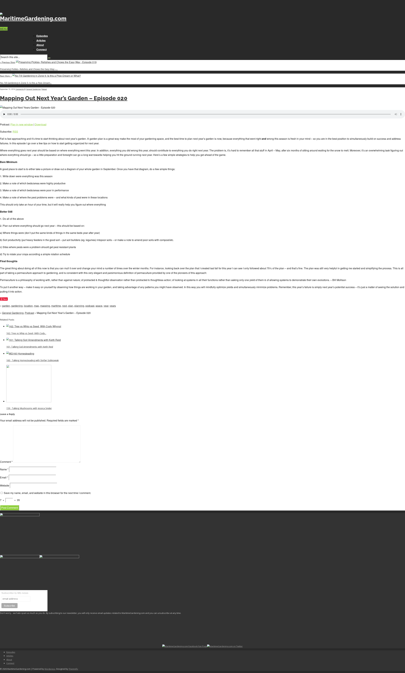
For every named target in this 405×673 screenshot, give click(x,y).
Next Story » (6, 75)
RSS (15, 131)
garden (6, 306)
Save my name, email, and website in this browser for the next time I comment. (47, 493)
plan (70, 306)
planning (79, 306)
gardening (17, 306)
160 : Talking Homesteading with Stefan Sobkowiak (32, 360)
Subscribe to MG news (14, 593)
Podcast (44, 89)
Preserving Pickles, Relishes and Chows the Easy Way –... (29, 69)
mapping (45, 306)
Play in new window (21, 124)
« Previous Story (7, 62)
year (106, 306)
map (36, 306)
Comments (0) (21, 89)
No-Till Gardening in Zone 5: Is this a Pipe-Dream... (26, 82)
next (64, 306)
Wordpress (49, 668)
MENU (4, 29)
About (40, 45)
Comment (6, 462)
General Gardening (33, 89)
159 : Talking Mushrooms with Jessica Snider (29, 408)
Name (4, 469)
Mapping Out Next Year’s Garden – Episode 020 (63, 98)
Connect (41, 49)
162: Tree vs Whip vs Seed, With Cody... (26, 333)
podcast (89, 306)
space (99, 306)
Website (4, 485)
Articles (41, 40)
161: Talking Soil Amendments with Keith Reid (29, 346)
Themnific (73, 668)
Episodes (42, 36)
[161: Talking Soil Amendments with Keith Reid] (33, 340)
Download (40, 124)
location (28, 306)
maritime (56, 306)
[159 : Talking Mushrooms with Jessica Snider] (28, 401)
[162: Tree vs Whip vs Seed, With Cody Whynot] (33, 326)
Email (4, 477)
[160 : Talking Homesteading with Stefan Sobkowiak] (20, 353)
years (113, 306)
